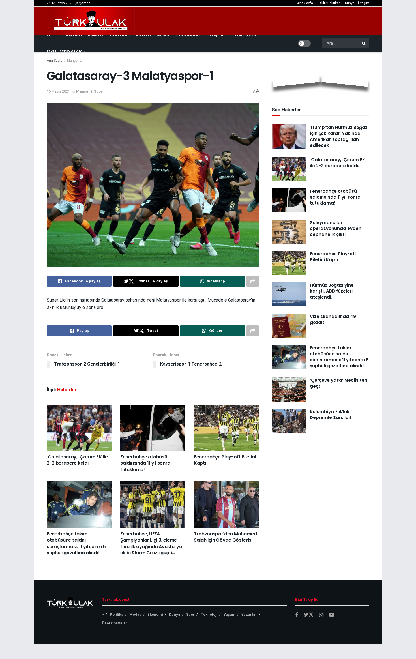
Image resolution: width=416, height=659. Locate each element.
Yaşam (229, 614)
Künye (350, 3)
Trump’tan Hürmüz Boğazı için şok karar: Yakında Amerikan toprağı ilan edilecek (339, 136)
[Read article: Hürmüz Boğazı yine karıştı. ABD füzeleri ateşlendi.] (289, 294)
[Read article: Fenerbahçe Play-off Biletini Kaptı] (226, 428)
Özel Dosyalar (64, 51)
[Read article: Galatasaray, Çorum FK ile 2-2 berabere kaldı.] (79, 428)
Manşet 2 (74, 60)
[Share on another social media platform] (252, 281)
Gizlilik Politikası (329, 3)
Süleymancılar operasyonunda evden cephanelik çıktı (335, 228)
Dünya (174, 614)
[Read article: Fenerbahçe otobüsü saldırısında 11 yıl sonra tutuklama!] (152, 428)
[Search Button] (364, 43)
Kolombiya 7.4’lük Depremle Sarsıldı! (330, 414)
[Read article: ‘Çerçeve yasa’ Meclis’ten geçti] (289, 389)
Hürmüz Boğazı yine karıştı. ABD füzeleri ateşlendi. (332, 291)
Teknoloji (209, 614)
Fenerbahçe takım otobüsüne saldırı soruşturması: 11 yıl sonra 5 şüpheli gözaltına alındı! (76, 543)
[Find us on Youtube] (331, 615)
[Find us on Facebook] (296, 615)
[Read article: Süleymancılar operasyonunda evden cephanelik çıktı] (289, 232)
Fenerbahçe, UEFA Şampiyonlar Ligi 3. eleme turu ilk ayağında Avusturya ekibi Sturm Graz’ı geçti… (151, 543)
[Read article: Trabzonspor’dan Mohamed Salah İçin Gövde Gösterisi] (226, 504)
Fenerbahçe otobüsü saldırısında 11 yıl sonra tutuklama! (145, 463)
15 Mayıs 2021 (58, 91)
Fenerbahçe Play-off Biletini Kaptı (225, 460)
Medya (135, 614)
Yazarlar (249, 614)
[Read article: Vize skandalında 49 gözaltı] (289, 326)
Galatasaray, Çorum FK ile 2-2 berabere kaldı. (77, 460)
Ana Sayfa (305, 3)
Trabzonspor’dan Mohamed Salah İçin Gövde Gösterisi (225, 537)
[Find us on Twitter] (309, 615)
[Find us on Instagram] (321, 615)
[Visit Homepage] (91, 21)
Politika (116, 614)
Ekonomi (155, 614)
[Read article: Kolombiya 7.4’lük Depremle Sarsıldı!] (289, 421)
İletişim (363, 3)
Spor (98, 91)
